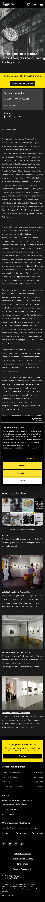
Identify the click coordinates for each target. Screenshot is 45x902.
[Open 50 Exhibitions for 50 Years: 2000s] (22, 693)
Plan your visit (8, 815)
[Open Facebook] (16, 844)
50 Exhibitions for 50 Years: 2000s (16, 713)
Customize (21, 473)
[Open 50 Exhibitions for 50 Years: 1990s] (22, 632)
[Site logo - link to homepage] (9, 4)
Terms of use (22, 864)
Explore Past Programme (22, 84)
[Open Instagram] (4, 844)
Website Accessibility (22, 869)
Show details (32, 458)
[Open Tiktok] (22, 844)
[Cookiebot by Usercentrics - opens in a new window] (32, 419)
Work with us (37, 833)
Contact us (21, 833)
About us (5, 833)
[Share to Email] (20, 116)
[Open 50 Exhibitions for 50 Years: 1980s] (22, 572)
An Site (8, 895)
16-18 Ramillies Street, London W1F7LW (18, 801)
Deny (22, 481)
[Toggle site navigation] (41, 4)
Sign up (22, 756)
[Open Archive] (22, 515)
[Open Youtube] (10, 844)
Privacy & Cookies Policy (22, 859)
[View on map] (28, 4)
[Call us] (34, 4)
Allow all (22, 465)
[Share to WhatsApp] (15, 116)
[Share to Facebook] (4, 116)
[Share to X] (10, 116)
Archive (5, 535)
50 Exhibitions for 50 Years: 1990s (16, 652)
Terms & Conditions (22, 854)
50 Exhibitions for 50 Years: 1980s (16, 592)
